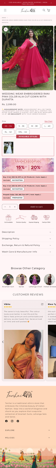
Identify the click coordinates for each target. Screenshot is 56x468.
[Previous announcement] (5, 3)
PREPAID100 (17, 198)
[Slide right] (53, 342)
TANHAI (31, 453)
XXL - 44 (22, 132)
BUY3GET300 (17, 180)
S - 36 (21, 126)
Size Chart (48, 121)
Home (4, 17)
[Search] (44, 10)
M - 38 (34, 126)
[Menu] (5, 10)
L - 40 (47, 126)
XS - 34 (8, 126)
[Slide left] (3, 342)
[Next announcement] (51, 3)
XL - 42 (8, 132)
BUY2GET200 (17, 189)
